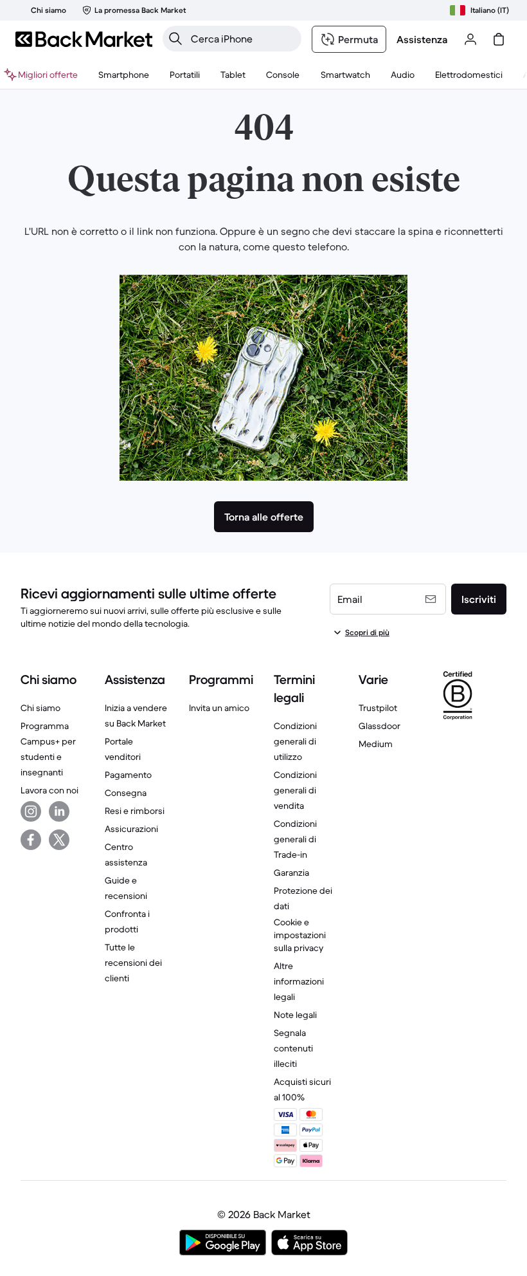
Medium (376, 744)
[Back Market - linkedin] (59, 811)
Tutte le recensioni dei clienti (133, 962)
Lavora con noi (49, 790)
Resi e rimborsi (135, 811)
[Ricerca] (175, 38)
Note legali (295, 1015)
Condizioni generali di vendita (295, 790)
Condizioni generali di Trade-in (295, 839)
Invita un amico (219, 708)
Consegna (126, 793)
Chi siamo (40, 708)
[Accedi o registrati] (470, 39)
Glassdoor (379, 726)
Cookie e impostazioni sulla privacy (300, 935)
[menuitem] (123, 74)
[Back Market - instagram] (31, 811)
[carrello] (499, 39)
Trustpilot (378, 708)
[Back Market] (83, 39)
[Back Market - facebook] (31, 839)
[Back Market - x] (59, 839)
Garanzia (291, 872)
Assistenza (422, 39)
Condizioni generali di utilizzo (295, 741)
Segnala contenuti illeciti (293, 1048)
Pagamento (128, 775)
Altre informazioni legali (299, 981)
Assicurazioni (131, 829)
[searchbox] (242, 38)
